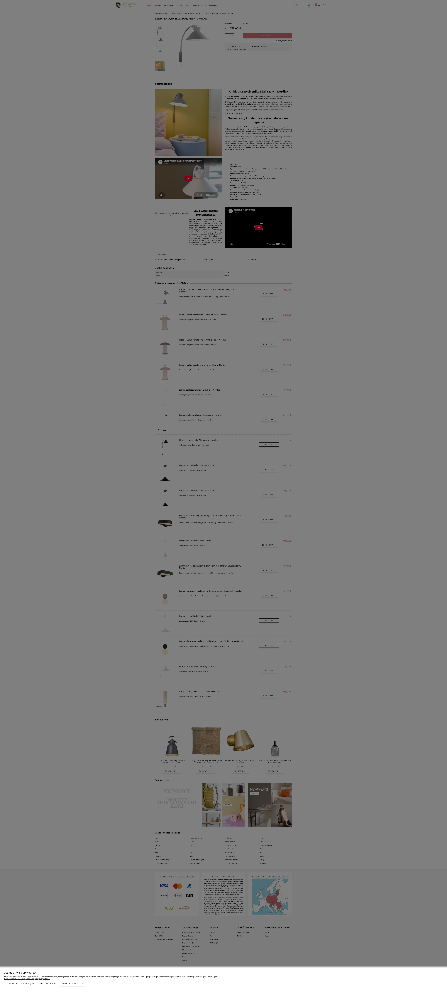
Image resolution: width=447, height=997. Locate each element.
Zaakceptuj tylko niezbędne (20, 984)
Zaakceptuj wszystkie (73, 984)
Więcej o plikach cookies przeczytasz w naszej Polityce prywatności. (27, 979)
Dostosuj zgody (48, 984)
